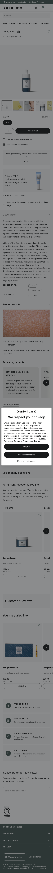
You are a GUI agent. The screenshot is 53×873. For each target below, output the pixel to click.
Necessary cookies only (26, 455)
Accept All (26, 447)
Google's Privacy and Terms (27, 441)
